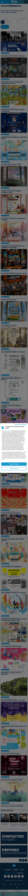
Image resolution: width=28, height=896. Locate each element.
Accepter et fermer (14, 464)
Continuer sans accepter (21, 424)
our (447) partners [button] (8, 430)
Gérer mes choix (14, 468)
